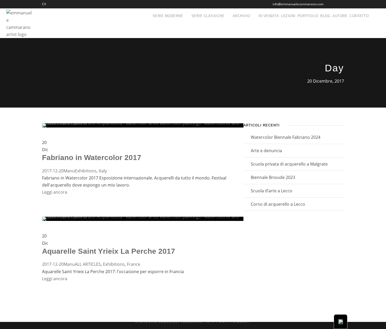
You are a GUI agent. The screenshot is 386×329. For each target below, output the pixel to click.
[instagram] (343, 4)
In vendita (268, 16)
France (133, 264)
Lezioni (288, 16)
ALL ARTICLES (88, 264)
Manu (69, 171)
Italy (103, 171)
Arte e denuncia (266, 150)
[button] (340, 321)
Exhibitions (86, 171)
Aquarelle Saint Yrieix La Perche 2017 (108, 251)
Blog (325, 16)
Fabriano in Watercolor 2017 (91, 157)
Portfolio (308, 16)
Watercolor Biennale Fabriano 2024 (285, 137)
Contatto (359, 16)
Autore (339, 16)
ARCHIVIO (241, 16)
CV (44, 4)
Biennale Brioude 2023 (273, 177)
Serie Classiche (208, 16)
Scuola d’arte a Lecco (271, 191)
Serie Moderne (168, 16)
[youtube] (334, 4)
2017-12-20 (53, 171)
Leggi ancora (54, 192)
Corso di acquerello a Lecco (278, 204)
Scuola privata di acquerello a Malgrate (289, 164)
